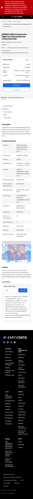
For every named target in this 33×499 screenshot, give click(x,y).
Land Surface (22, 372)
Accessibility (6, 483)
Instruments (8, 360)
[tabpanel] (16, 213)
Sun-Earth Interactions (21, 381)
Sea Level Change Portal (22, 427)
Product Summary (7, 112)
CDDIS (20, 400)
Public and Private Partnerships (8, 460)
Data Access (16, 85)
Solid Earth (21, 378)
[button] (27, 72)
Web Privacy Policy (8, 474)
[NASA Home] (12, 17)
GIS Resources (9, 418)
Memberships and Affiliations (9, 465)
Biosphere (21, 357)
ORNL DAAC (21, 418)
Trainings (7, 406)
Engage (7, 439)
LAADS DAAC (22, 412)
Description (6, 109)
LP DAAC (20, 409)
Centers (20, 392)
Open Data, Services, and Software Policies (9, 453)
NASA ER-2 (19, 147)
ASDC (20, 397)
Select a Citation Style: (9, 286)
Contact (20, 447)
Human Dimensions (21, 368)
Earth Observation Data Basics (8, 396)
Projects (7, 367)
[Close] (31, 7)
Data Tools (8, 354)
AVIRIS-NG (19, 155)
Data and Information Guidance (12, 477)
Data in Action (9, 412)
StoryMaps (8, 421)
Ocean (20, 375)
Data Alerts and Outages (9, 371)
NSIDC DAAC (22, 415)
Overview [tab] (3, 97)
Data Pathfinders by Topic (22, 350)
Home (3, 21)
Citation (5, 114)
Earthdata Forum (10, 401)
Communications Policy (10, 480)
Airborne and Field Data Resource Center (23, 432)
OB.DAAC (20, 420)
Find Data (9, 21)
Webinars (7, 403)
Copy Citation (7, 117)
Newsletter (21, 444)
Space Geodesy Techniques (9, 364)
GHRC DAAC (21, 403)
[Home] (18, 17)
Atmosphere (21, 354)
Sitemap (16, 483)
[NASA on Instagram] (7, 342)
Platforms (8, 357)
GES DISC (21, 406)
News (20, 439)
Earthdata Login (9, 375)
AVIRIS (26, 155)
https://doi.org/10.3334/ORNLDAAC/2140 (18, 47)
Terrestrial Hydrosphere (22, 386)
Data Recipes (9, 415)
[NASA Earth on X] (11, 342)
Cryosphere (21, 365)
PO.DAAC (20, 423)
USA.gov (5, 486)
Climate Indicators (21, 361)
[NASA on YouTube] (14, 342)
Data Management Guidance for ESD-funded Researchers (9, 445)
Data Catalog (16, 21)
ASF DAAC (21, 394)
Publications (8, 424)
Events (20, 441)
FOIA (22, 480)
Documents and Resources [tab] (16, 97)
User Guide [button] (16, 90)
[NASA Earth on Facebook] (4, 342)
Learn (7, 392)
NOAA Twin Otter (21, 145)
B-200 (18, 149)
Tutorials (7, 409)
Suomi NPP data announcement (14, 13)
